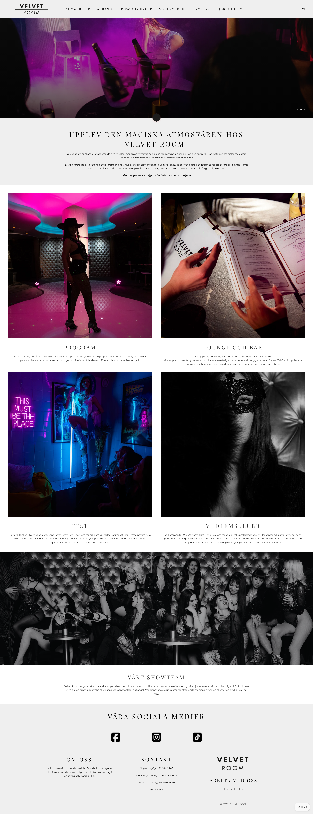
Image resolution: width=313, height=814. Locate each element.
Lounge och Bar (233, 347)
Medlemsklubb (174, 9)
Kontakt (203, 9)
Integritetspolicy (233, 789)
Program (80, 347)
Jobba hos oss (233, 9)
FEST (80, 525)
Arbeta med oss (233, 780)
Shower (74, 9)
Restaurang (100, 9)
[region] (156, 59)
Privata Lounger (136, 9)
